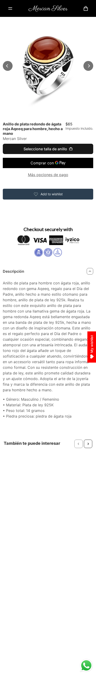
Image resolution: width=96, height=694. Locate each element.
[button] (78, 444)
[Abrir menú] (10, 8)
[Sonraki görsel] (88, 66)
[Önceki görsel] (8, 66)
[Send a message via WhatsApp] (86, 665)
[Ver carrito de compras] (85, 8)
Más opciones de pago (48, 174)
